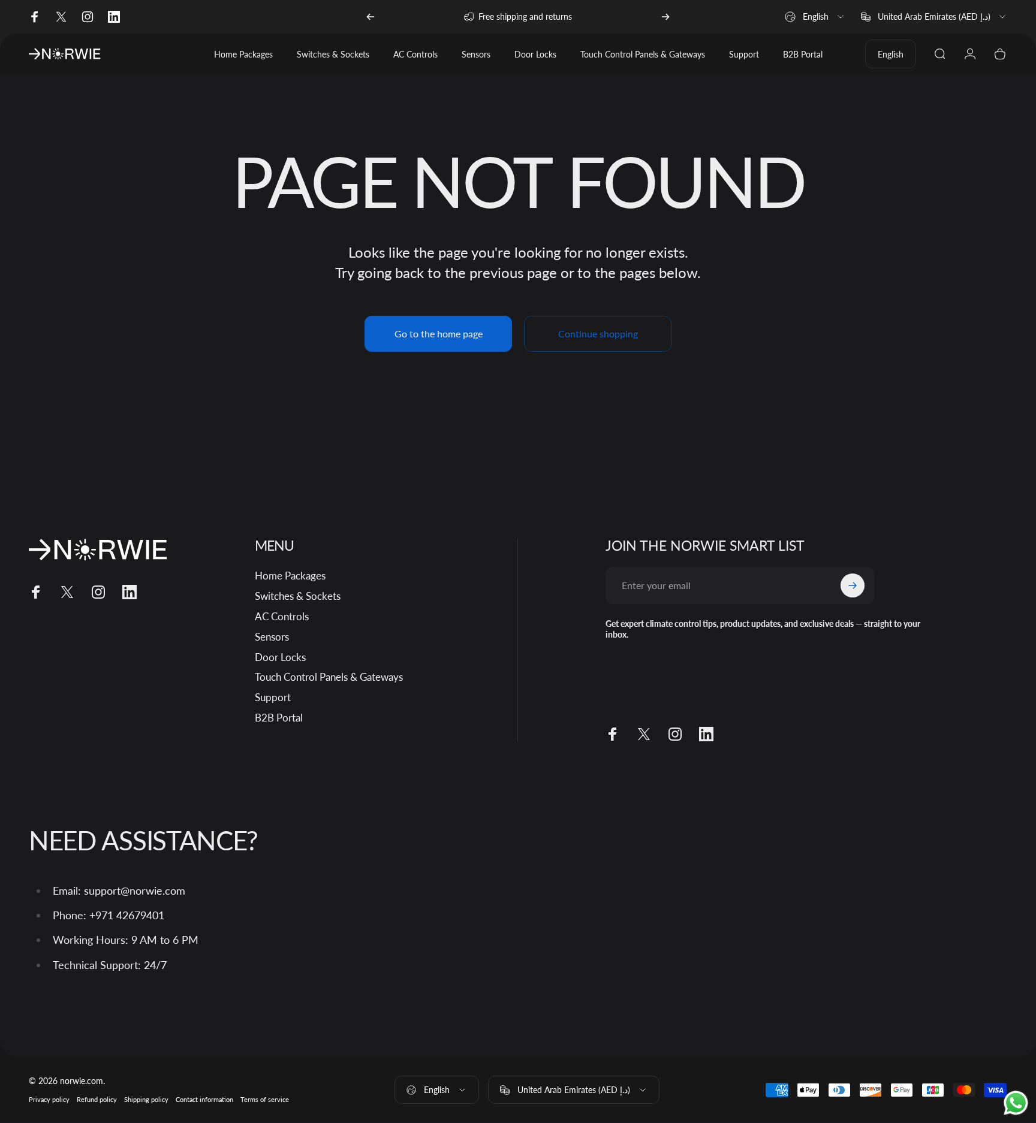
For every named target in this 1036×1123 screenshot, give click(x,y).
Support (273, 697)
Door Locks (280, 656)
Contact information (204, 1100)
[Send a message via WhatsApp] (1016, 1103)
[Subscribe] (853, 585)
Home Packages (290, 575)
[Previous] (370, 17)
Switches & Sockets (298, 596)
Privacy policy (49, 1100)
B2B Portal (279, 717)
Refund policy (97, 1100)
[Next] (665, 17)
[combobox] (815, 17)
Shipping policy (146, 1100)
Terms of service (264, 1100)
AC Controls (282, 616)
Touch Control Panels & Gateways (329, 677)
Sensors (272, 636)
